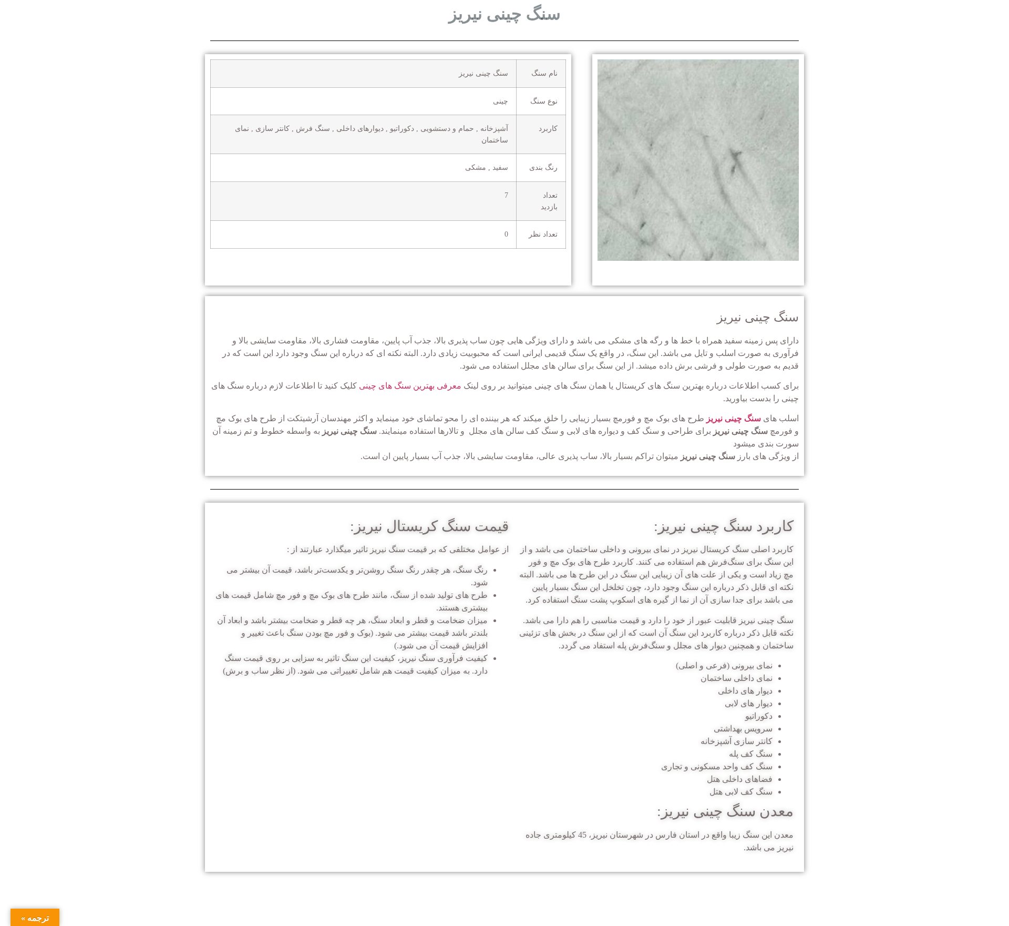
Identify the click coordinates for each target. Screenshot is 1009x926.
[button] (608, 162)
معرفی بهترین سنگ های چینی (410, 385)
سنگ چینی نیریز (733, 418)
